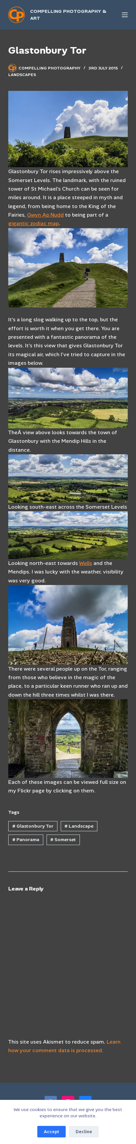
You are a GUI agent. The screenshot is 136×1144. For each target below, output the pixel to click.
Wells (85, 563)
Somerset (63, 839)
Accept (51, 1131)
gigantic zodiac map (33, 223)
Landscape (78, 826)
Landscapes (22, 74)
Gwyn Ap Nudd (45, 214)
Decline (84, 1131)
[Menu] (125, 15)
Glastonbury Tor (32, 826)
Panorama (25, 839)
